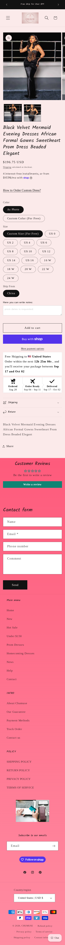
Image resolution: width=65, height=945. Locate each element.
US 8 (10, 251)
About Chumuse (17, 703)
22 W (45, 269)
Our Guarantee (16, 711)
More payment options (32, 348)
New (9, 619)
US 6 (44, 242)
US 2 (10, 242)
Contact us (13, 737)
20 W (28, 269)
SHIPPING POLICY (19, 761)
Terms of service (44, 931)
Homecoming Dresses (20, 653)
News (10, 662)
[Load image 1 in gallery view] (13, 113)
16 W (47, 260)
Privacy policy (24, 931)
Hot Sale (12, 627)
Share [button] (10, 446)
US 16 (30, 260)
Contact (12, 679)
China (11, 293)
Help (10, 670)
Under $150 (14, 636)
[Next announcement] (58, 4)
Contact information (44, 937)
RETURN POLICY (18, 770)
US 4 (27, 242)
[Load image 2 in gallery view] (32, 113)
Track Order (14, 729)
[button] (8, 18)
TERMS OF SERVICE (20, 787)
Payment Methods (18, 720)
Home (10, 610)
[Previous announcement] (6, 4)
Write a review (32, 484)
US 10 (28, 251)
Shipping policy (22, 937)
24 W (10, 278)
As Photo (13, 209)
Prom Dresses (15, 644)
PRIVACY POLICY (19, 779)
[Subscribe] (53, 846)
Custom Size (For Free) (23, 233)
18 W (10, 269)
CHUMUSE (27, 925)
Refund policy (45, 926)
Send (15, 585)
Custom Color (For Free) (24, 218)
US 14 (11, 260)
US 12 (46, 251)
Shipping (7, 167)
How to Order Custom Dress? (22, 190)
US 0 (52, 233)
